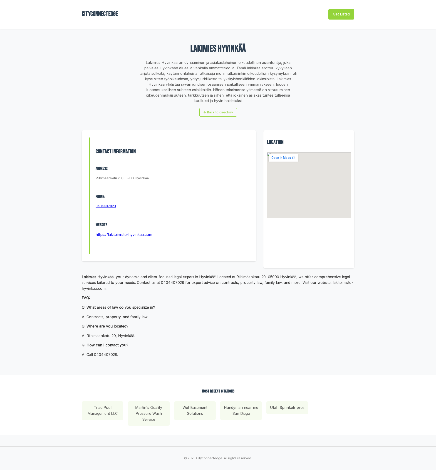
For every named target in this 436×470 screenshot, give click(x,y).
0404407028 (106, 206)
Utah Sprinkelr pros (287, 407)
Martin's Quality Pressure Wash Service (148, 413)
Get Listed (341, 14)
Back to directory (218, 112)
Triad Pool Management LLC (102, 410)
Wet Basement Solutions (195, 410)
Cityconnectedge (100, 14)
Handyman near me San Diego (241, 410)
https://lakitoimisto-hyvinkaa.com (124, 234)
